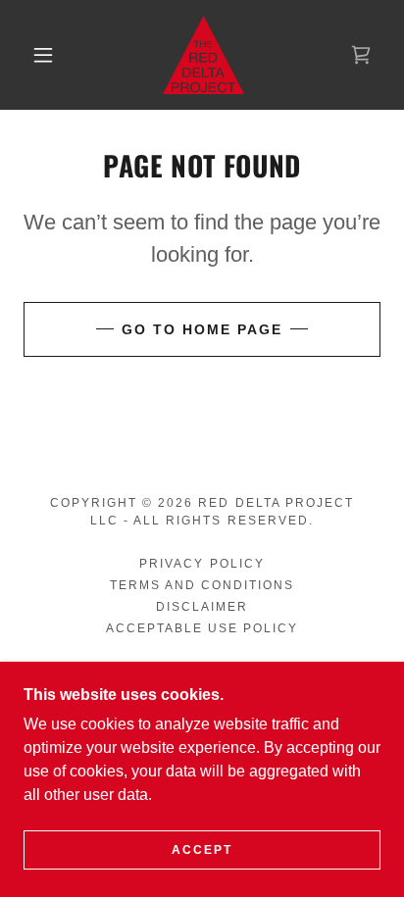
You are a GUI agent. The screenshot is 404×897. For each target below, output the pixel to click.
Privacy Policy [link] (201, 564)
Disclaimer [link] (202, 607)
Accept (202, 850)
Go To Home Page (202, 329)
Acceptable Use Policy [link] (202, 628)
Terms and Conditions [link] (202, 585)
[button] (43, 55)
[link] (203, 55)
